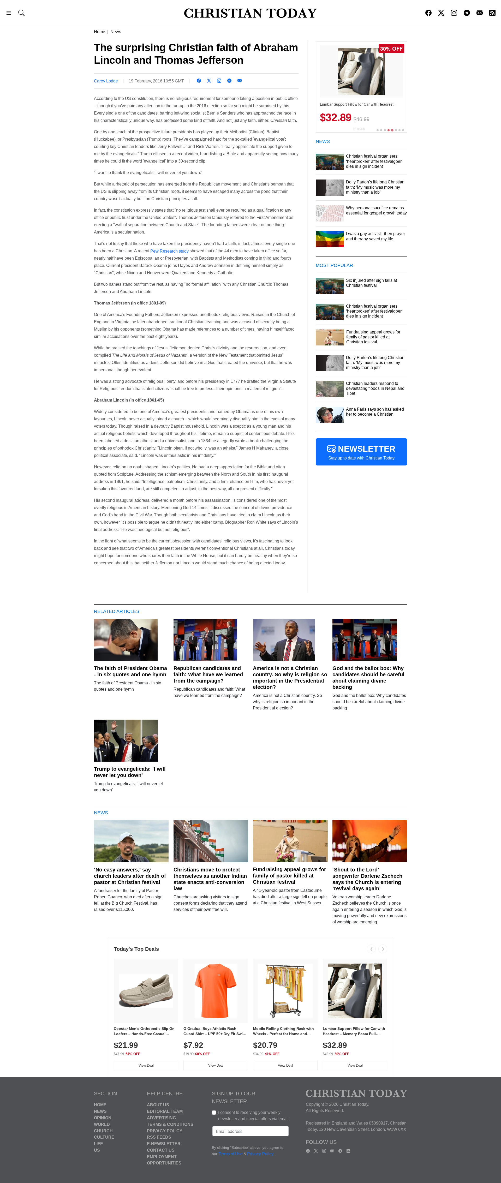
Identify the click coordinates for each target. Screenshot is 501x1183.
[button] (8, 13)
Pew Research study (169, 251)
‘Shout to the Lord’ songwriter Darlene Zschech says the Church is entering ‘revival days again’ (367, 879)
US (97, 1150)
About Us (158, 1105)
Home (99, 31)
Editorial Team (165, 1111)
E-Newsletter (164, 1144)
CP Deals (359, 129)
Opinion (102, 1118)
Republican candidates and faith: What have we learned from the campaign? (208, 674)
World (102, 1124)
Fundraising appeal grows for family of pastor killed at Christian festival (289, 876)
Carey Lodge (106, 81)
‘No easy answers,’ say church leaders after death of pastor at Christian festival (130, 876)
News (115, 31)
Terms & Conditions (170, 1124)
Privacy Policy (164, 1130)
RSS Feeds (159, 1137)
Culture (104, 1137)
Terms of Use (230, 1154)
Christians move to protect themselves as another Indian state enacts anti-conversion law (210, 879)
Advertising (161, 1118)
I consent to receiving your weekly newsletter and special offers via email (253, 1115)
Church (103, 1130)
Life (98, 1144)
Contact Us (161, 1150)
